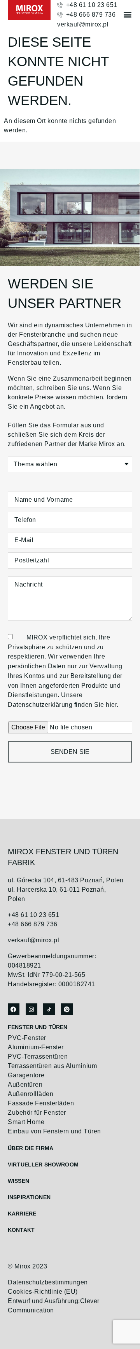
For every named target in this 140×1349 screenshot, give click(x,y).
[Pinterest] (67, 1009)
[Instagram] (31, 1009)
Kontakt (21, 1230)
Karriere (22, 1213)
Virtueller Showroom (43, 1164)
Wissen (18, 1181)
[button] (127, 14)
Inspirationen (29, 1197)
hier (111, 704)
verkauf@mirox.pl (33, 940)
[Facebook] (13, 1009)
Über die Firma (30, 1148)
